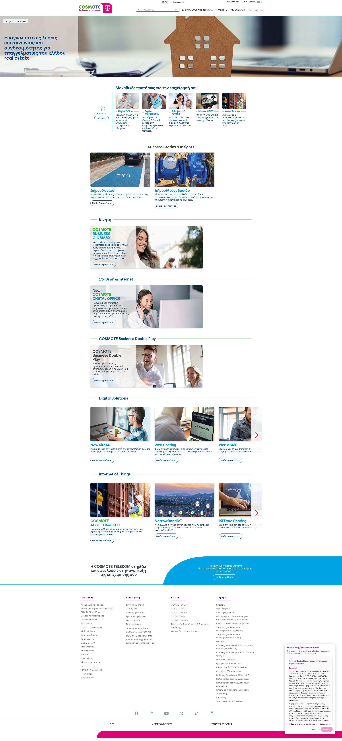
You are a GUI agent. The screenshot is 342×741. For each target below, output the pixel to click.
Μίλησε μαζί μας (224, 577)
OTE (112, 724)
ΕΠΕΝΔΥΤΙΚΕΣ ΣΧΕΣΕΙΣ (221, 724)
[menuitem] (136, 713)
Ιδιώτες (165, 2)
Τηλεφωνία (86, 623)
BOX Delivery (87, 658)
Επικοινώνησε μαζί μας (137, 628)
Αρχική (9, 21)
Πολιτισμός (86, 673)
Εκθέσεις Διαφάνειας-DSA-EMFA (232, 675)
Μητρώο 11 (221, 641)
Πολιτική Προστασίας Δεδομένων (233, 678)
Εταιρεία (252, 2)
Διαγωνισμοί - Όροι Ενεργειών (231, 667)
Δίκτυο (244, 2)
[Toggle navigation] (261, 10)
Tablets (84, 654)
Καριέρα (220, 604)
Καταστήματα (233, 2)
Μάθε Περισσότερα (102, 203)
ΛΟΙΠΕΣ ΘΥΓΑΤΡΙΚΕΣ (162, 724)
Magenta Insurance (90, 662)
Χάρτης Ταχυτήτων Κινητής (185, 631)
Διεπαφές (221, 697)
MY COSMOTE (238, 9)
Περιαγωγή (131, 608)
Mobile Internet (88, 631)
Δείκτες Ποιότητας (225, 612)
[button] (250, 10)
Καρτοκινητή (87, 639)
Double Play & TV (89, 619)
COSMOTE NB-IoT (180, 620)
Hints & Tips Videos (135, 612)
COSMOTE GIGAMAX (91, 627)
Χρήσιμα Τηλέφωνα (136, 616)
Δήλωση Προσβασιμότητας (140, 635)
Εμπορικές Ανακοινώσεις (228, 663)
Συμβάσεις (221, 693)
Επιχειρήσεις (178, 2)
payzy (84, 666)
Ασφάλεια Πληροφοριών (228, 671)
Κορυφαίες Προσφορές (92, 604)
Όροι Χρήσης (223, 608)
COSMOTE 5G (178, 608)
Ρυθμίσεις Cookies (225, 659)
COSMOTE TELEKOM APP (138, 632)
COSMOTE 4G (178, 616)
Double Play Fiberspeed (92, 615)
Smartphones (87, 650)
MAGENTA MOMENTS (92, 670)
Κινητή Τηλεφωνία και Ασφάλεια (232, 623)
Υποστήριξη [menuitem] (133, 597)
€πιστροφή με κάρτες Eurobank (232, 689)
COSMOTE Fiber (179, 612)
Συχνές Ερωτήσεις (135, 604)
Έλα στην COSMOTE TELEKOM (197, 9)
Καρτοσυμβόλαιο (89, 635)
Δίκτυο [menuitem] (175, 597)
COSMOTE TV (88, 642)
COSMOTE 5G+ (178, 604)
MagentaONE (88, 646)
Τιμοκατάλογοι (133, 624)
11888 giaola (87, 677)
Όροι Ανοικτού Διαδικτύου (229, 701)
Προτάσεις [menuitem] (87, 597)
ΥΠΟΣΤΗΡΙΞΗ (221, 9)
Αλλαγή (101, 118)
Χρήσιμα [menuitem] (221, 597)
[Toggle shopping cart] (257, 9)
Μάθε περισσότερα (104, 264)
